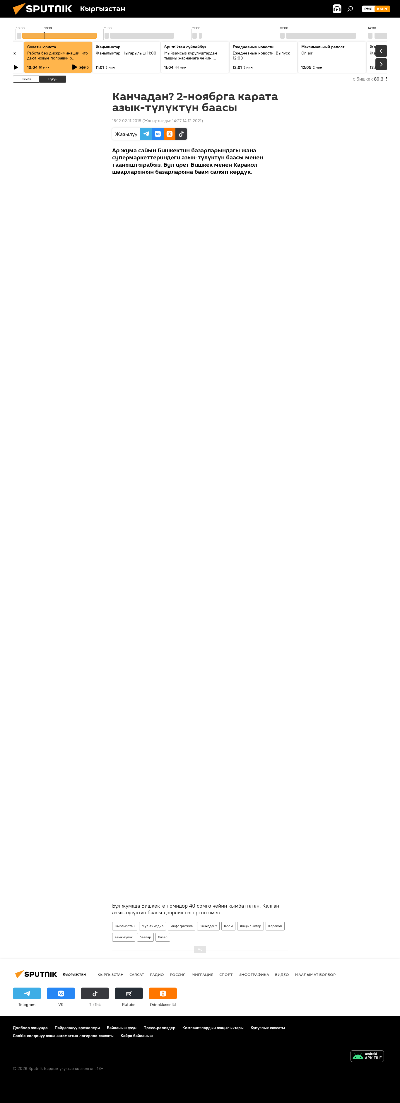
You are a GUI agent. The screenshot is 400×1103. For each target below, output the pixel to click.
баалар (145, 937)
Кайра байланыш (137, 1035)
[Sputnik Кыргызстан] (45, 16)
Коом (228, 926)
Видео (282, 974)
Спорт (226, 974)
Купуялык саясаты (268, 1027)
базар (162, 937)
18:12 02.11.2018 (126, 120)
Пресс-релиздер (159, 1027)
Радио (157, 974)
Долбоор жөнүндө (30, 1027)
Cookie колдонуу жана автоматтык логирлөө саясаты (63, 1035)
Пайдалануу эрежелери (77, 1027)
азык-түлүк (124, 937)
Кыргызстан (125, 926)
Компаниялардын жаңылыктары (213, 1027)
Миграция (202, 974)
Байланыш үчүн (121, 1027)
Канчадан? (208, 926)
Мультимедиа (152, 926)
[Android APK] (367, 1056)
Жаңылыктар (250, 926)
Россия (178, 974)
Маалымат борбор (315, 974)
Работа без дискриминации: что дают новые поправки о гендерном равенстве (57, 58)
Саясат (136, 974)
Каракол (275, 926)
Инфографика (181, 926)
